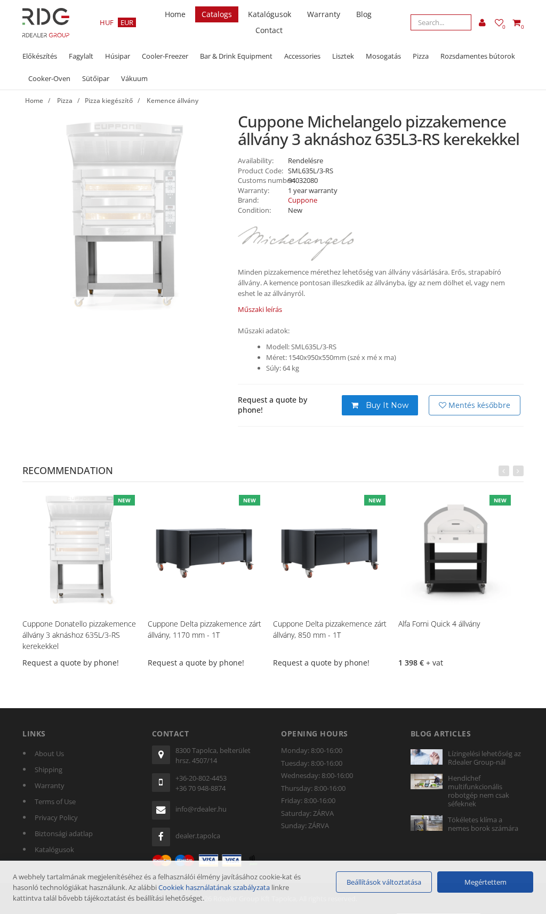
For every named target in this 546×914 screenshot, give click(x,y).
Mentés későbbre (478, 405)
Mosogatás (383, 56)
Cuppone (302, 200)
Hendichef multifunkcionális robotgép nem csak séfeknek (478, 791)
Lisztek (343, 56)
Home (175, 14)
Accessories (302, 56)
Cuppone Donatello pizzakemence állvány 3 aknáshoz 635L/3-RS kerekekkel (79, 635)
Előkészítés (39, 56)
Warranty (323, 14)
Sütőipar (95, 78)
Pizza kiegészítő (109, 100)
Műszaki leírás (260, 309)
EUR (127, 22)
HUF (107, 22)
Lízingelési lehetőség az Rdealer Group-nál (484, 757)
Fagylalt (81, 56)
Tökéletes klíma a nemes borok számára (483, 823)
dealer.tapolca (197, 835)
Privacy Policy (56, 817)
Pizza (421, 56)
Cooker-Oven (49, 78)
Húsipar (117, 56)
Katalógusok (269, 14)
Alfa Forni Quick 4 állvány (439, 624)
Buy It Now (386, 405)
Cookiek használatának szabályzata (214, 887)
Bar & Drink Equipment (236, 56)
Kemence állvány (172, 100)
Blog (364, 14)
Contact (269, 30)
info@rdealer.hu (201, 809)
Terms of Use (55, 801)
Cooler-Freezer (165, 56)
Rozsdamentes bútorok (477, 56)
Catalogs (217, 14)
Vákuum (134, 78)
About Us (49, 753)
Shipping (48, 769)
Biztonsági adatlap (64, 833)
